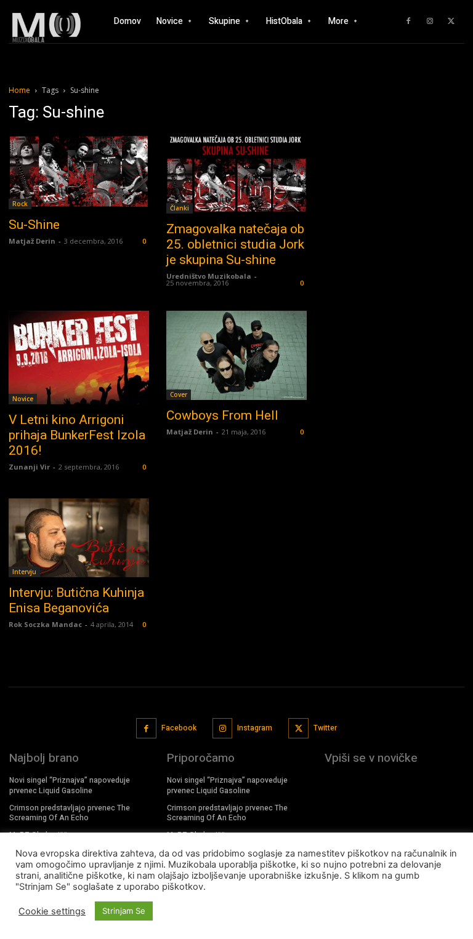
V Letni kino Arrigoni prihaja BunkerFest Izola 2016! (77, 435)
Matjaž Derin (32, 241)
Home (19, 90)
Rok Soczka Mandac (45, 624)
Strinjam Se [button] (123, 911)
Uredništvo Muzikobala (208, 276)
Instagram (254, 727)
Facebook (178, 727)
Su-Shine (34, 224)
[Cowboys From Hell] (236, 355)
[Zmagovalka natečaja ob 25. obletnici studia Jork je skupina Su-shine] (236, 174)
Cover (178, 394)
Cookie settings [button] (52, 911)
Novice (22, 398)
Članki (179, 208)
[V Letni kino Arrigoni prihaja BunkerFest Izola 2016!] (79, 357)
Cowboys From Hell (222, 415)
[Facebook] (408, 21)
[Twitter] (451, 21)
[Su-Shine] (79, 171)
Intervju (24, 571)
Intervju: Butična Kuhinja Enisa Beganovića (76, 600)
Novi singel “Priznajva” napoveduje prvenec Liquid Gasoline (69, 785)
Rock (20, 203)
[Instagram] (430, 21)
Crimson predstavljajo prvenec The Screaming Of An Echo (69, 813)
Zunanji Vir (29, 466)
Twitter (325, 727)
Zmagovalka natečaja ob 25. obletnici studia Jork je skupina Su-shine (235, 244)
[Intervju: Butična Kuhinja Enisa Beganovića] (79, 538)
